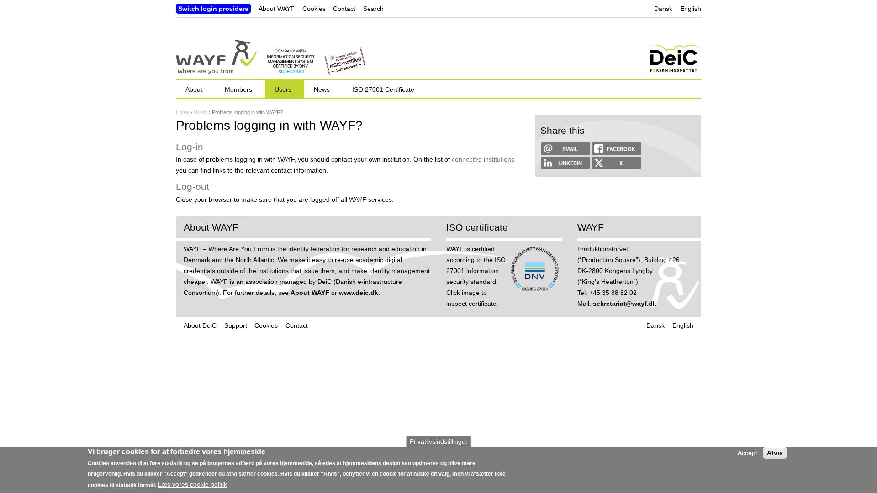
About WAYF (277, 8)
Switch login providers (213, 8)
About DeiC (200, 325)
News (322, 89)
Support (235, 325)
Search (373, 8)
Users (200, 112)
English (690, 8)
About (193, 89)
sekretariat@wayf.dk (624, 303)
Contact (344, 8)
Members (238, 89)
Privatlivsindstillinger (439, 441)
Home (182, 112)
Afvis (775, 452)
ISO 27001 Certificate (383, 89)
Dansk (663, 8)
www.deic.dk (358, 292)
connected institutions (483, 159)
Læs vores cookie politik (192, 484)
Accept (747, 452)
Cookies (314, 8)
